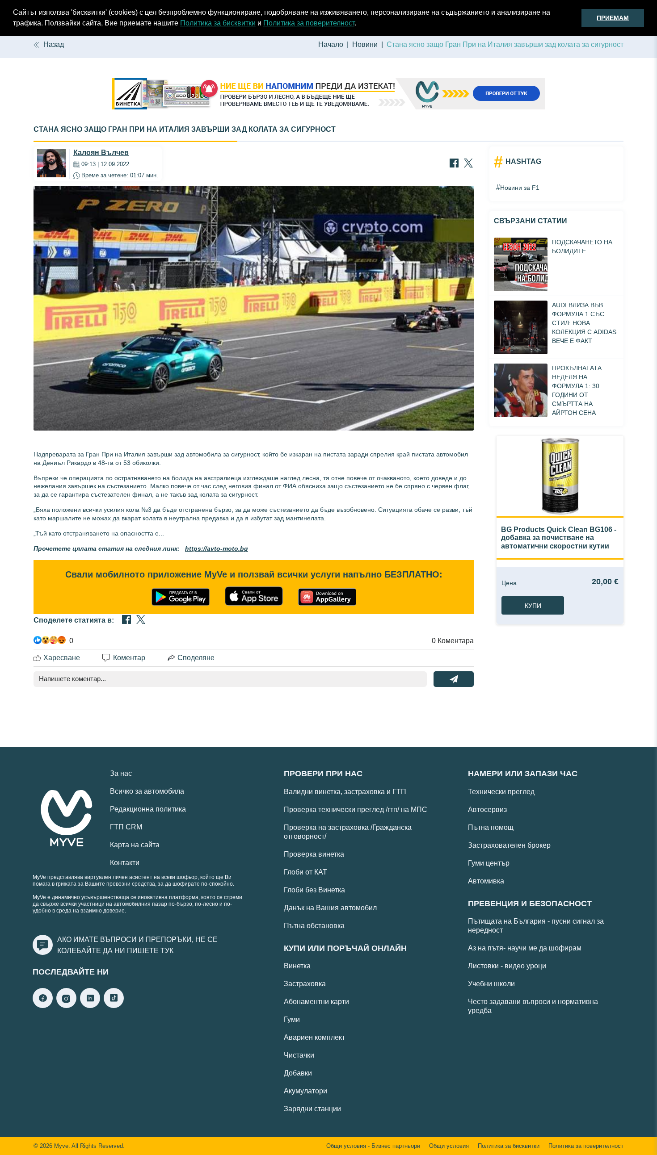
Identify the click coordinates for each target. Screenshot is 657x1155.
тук (166, 950)
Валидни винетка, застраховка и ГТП (345, 791)
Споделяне (196, 657)
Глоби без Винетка (314, 890)
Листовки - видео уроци (507, 966)
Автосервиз (487, 809)
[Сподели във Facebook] (454, 164)
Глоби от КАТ (305, 872)
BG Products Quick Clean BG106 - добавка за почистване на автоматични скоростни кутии (558, 538)
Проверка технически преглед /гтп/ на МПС (355, 809)
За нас (121, 773)
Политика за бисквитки (218, 23)
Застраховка (305, 984)
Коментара (453, 640)
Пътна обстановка (314, 925)
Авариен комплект (314, 1037)
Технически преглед (501, 791)
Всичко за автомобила (147, 791)
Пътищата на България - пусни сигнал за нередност (536, 925)
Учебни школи (491, 984)
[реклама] (328, 94)
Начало (330, 44)
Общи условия (449, 1146)
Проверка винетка (314, 854)
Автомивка (486, 881)
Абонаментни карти (316, 1001)
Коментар (129, 657)
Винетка (297, 966)
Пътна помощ (491, 827)
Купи (533, 605)
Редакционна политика (148, 809)
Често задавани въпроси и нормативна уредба (533, 1006)
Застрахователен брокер (509, 845)
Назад (53, 44)
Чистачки (299, 1055)
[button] (359, 24)
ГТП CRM (126, 827)
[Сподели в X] (468, 164)
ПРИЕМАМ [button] (613, 17)
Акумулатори (305, 1091)
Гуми (292, 1019)
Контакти (124, 862)
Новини (365, 44)
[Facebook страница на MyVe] (43, 1005)
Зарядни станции (312, 1109)
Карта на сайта (135, 845)
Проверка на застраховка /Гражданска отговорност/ (348, 832)
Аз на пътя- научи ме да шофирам (524, 948)
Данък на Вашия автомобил (330, 908)
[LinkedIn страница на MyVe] (90, 1005)
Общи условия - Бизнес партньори (373, 1146)
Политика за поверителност (308, 23)
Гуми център (489, 863)
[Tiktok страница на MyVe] (114, 1005)
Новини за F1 (519, 187)
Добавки (298, 1073)
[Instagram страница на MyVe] (66, 1005)
